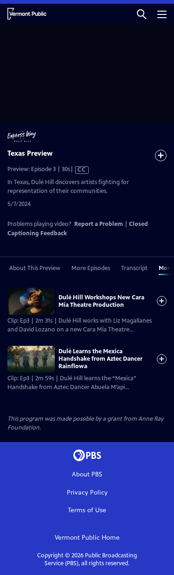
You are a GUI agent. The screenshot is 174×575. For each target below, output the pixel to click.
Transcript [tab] (134, 268)
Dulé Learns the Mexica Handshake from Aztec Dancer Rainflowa (100, 359)
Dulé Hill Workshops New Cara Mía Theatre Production (101, 301)
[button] (141, 14)
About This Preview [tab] (34, 268)
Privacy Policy (87, 492)
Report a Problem (98, 224)
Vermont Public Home (87, 538)
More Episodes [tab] (90, 268)
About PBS (87, 474)
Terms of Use (87, 510)
